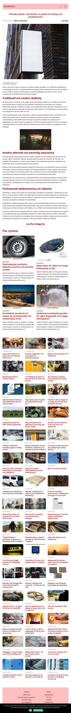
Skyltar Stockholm (8, 87)
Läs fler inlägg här (35, 224)
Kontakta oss (49, 702)
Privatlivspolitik (38, 710)
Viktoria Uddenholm (20, 21)
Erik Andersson (17, 308)
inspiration (65, 21)
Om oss (48, 697)
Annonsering (49, 695)
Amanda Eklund (17, 258)
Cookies (48, 700)
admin (49, 260)
